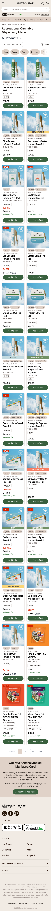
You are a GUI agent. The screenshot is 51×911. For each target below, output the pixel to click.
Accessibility (12, 903)
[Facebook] (10, 813)
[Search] (47, 9)
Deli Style (18, 20)
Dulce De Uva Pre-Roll (12, 314)
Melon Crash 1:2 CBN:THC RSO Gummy (36, 717)
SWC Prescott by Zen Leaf (16, 24)
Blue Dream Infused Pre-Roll (11, 143)
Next (40, 751)
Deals (4, 20)
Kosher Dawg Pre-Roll (37, 89)
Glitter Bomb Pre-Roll (12, 89)
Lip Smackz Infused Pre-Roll (36, 196)
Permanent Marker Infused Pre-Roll (37, 143)
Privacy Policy (24, 903)
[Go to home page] (25, 806)
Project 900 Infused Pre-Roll (11, 655)
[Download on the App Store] (12, 827)
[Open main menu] (3, 3)
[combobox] (24, 9)
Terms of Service (37, 903)
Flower (10, 20)
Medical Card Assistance (25, 791)
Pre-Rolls (40, 20)
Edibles (32, 20)
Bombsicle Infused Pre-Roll (13, 368)
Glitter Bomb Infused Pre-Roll (11, 196)
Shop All (30, 855)
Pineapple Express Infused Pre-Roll (37, 425)
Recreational (45, 15)
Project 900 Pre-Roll (36, 314)
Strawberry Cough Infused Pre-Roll (37, 480)
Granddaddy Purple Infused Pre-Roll (35, 369)
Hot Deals (7, 844)
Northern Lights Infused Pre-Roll (36, 539)
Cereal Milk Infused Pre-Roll (13, 480)
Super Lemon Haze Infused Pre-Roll (13, 597)
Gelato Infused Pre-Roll (11, 539)
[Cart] (47, 3)
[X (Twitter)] (4, 813)
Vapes (26, 20)
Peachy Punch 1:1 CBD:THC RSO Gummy (12, 717)
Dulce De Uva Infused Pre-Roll (36, 597)
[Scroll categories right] (47, 52)
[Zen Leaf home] (25, 3)
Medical (37, 15)
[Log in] (43, 3)
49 (33, 751)
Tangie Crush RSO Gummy (37, 655)
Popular (15, 52)
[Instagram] (16, 813)
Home (4, 24)
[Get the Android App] (34, 827)
